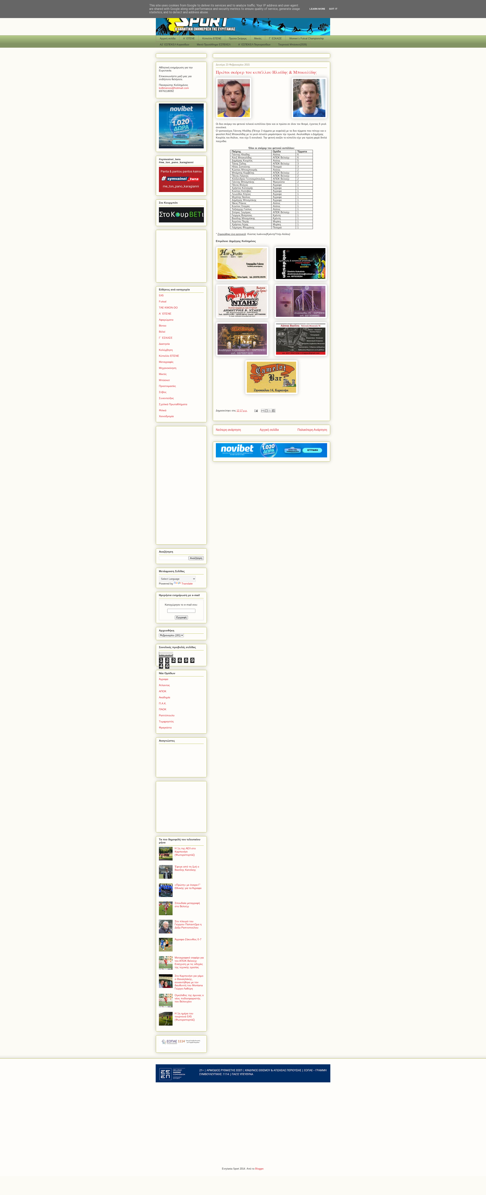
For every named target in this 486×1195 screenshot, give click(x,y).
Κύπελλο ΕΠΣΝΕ (211, 38)
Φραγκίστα (165, 727)
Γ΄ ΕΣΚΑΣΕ (275, 38)
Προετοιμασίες (167, 386)
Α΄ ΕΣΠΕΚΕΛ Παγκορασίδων (254, 44)
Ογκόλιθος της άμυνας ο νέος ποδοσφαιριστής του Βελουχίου (189, 998)
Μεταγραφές (166, 361)
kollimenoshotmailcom (174, 87)
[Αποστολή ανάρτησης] (256, 410)
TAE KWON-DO (168, 307)
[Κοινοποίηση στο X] (270, 411)
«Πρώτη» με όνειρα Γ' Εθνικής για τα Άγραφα (188, 886)
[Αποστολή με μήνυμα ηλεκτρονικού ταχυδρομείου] (263, 411)
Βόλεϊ (162, 331)
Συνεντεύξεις (166, 398)
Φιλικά (162, 410)
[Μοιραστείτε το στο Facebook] (273, 411)
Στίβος (162, 392)
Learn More (317, 8)
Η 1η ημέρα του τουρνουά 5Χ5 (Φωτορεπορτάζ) (185, 1016)
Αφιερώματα (166, 319)
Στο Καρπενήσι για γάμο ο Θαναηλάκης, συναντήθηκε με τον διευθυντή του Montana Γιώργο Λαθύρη (189, 982)
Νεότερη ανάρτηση (228, 429)
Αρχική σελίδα (168, 38)
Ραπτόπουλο (166, 715)
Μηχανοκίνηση (167, 367)
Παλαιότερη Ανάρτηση (312, 429)
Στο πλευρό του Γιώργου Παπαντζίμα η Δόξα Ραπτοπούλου (188, 924)
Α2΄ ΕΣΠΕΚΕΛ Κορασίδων (174, 44)
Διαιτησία (164, 343)
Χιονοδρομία (166, 416)
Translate (187, 583)
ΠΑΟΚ (162, 709)
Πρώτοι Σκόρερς (238, 38)
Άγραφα (163, 679)
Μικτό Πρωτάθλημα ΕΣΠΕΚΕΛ (214, 44)
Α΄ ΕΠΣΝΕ (189, 38)
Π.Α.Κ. (162, 703)
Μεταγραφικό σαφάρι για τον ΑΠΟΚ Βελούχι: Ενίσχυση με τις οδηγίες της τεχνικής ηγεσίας (189, 962)
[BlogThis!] (266, 411)
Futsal (162, 301)
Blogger (259, 1168)
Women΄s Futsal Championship (306, 38)
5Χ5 (161, 295)
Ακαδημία (164, 697)
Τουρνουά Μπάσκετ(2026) (292, 44)
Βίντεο (162, 325)
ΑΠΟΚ (162, 691)
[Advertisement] (182, 255)
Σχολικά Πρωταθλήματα (173, 404)
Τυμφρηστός (166, 721)
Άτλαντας (164, 685)
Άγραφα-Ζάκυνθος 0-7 (188, 939)
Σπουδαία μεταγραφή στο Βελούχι (187, 905)
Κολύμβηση (166, 349)
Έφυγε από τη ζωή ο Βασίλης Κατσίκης (187, 868)
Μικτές (257, 38)
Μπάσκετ (164, 380)
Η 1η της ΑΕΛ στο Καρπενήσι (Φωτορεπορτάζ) (185, 851)
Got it (333, 8)
